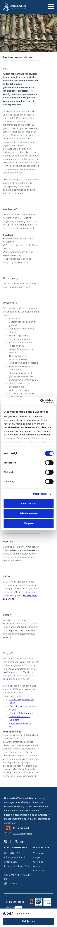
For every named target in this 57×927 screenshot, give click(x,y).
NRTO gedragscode (22, 833)
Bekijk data (28, 921)
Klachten (10, 907)
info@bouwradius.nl (12, 672)
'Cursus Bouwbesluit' (19, 716)
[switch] (49, 462)
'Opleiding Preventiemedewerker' (20, 721)
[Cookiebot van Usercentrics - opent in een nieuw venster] (41, 401)
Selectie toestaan (28, 513)
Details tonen (40, 493)
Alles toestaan (28, 503)
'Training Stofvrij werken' (21, 713)
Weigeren (29, 523)
